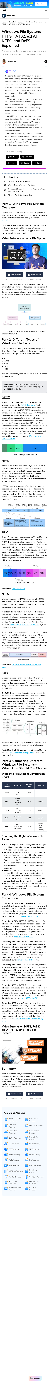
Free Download (16, 274)
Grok (39, 163)
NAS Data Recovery (16, 1171)
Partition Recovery (15, 1177)
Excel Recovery (34, 1155)
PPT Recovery (14, 1149)
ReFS (5, 672)
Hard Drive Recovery (13, 1182)
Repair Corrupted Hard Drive (15, 1119)
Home (4, 22)
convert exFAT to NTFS (26, 960)
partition (5, 220)
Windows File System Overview (19, 181)
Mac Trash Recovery (12, 1126)
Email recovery (34, 1144)
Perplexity (28, 157)
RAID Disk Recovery (33, 1189)
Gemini (12, 163)
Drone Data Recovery (33, 1138)
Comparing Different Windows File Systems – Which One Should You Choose (26, 190)
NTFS (5, 594)
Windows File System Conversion (20, 195)
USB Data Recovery (36, 1177)
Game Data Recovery (13, 1132)
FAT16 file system (28, 405)
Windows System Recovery (15, 1189)
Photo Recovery (35, 1165)
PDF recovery (14, 1144)
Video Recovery (14, 1165)
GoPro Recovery (15, 1138)
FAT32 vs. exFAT (18, 589)
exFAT (6, 531)
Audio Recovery (14, 1160)
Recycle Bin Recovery (33, 1119)
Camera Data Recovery (34, 1132)
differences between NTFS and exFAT (24, 625)
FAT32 (6, 397)
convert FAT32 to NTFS (23, 937)
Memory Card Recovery (34, 1182)
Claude (26, 163)
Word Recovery (14, 1155)
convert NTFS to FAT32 (28, 998)
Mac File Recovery (35, 1126)
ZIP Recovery (34, 1149)
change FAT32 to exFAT (30, 916)
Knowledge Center (16, 22)
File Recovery (34, 1160)
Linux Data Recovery (33, 1171)
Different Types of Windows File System (22, 185)
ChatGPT (13, 157)
